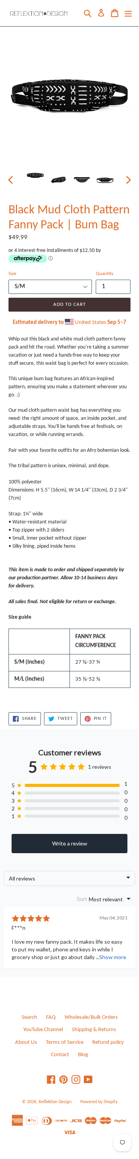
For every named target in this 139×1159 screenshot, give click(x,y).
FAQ (51, 1017)
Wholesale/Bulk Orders (91, 1017)
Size (12, 273)
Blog (83, 1055)
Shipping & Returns (94, 1030)
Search (29, 1017)
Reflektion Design (55, 1102)
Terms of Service (64, 1042)
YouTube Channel (43, 1030)
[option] (35, 175)
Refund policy (108, 1042)
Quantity (105, 273)
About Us (26, 1042)
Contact (60, 1055)
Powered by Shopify (98, 1102)
